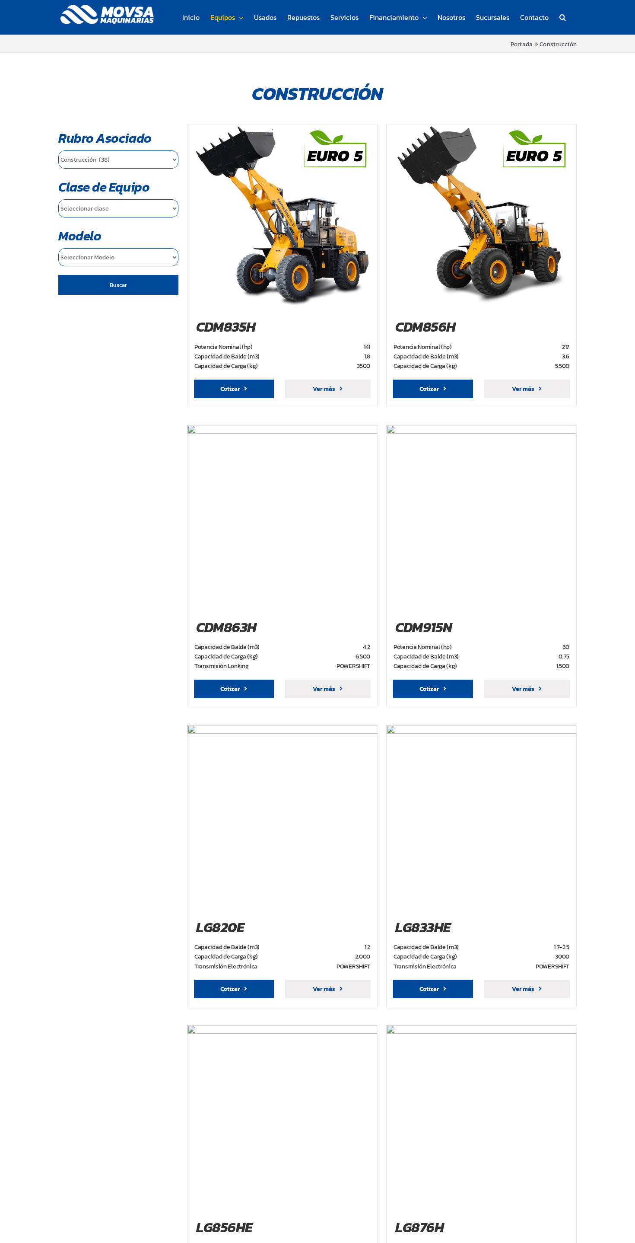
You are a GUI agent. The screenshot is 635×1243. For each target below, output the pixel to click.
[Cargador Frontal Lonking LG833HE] (481, 730)
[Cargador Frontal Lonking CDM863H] (282, 430)
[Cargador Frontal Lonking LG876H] (481, 1030)
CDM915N (423, 627)
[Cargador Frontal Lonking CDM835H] (282, 130)
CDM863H (226, 627)
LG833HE (423, 927)
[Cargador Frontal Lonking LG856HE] (282, 1030)
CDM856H (425, 326)
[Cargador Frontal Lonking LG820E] (282, 730)
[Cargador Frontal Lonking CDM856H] (481, 130)
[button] (562, 17)
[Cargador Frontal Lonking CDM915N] (481, 430)
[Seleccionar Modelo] (118, 257)
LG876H (419, 1227)
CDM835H (226, 326)
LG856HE (224, 1227)
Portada (522, 44)
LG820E (220, 927)
